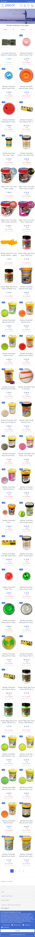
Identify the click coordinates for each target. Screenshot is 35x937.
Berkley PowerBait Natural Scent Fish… (9, 321)
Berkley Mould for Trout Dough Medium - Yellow (9, 254)
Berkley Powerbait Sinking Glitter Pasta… (8, 121)
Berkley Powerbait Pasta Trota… (9, 588)
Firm (2, 892)
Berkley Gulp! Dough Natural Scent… (26, 421)
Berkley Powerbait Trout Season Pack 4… (26, 121)
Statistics (27, 925)
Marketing (6, 927)
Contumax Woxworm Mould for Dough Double (9, 54)
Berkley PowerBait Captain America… (9, 488)
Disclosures (5, 900)
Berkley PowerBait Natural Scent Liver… (9, 755)
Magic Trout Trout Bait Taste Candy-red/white (9, 221)
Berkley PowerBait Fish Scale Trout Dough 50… (9, 421)
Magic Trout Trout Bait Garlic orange (9, 187)
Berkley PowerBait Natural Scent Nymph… (9, 388)
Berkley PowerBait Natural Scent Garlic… (26, 287)
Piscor (10, 10)
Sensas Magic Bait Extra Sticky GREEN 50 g (9, 721)
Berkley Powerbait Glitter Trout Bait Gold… (26, 154)
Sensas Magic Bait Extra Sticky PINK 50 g (26, 254)
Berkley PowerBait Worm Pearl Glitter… (9, 454)
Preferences (17, 925)
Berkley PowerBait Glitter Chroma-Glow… (26, 555)
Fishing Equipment (19, 10)
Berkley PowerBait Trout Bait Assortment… (9, 555)
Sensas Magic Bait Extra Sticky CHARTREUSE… (26, 721)
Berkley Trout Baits (7, 881)
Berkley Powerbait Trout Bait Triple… (9, 154)
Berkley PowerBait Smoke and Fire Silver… (26, 488)
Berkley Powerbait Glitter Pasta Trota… (26, 54)
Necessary (6, 925)
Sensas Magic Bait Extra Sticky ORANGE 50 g (9, 287)
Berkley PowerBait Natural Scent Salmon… (26, 354)
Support (4, 1)
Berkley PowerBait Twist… (9, 521)
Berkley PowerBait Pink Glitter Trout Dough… (26, 454)
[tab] (17, 892)
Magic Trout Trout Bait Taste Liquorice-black (26, 187)
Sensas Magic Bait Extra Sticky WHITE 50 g (26, 688)
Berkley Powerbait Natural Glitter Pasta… (26, 87)
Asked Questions (7, 896)
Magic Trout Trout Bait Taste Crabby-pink (26, 221)
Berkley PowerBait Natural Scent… (26, 321)
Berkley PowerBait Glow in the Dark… (26, 388)
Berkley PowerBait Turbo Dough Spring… (26, 521)
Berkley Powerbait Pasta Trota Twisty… (26, 588)
